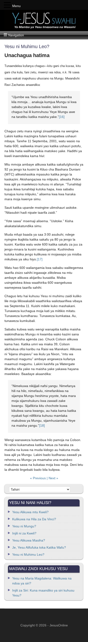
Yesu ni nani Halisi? (44, 20)
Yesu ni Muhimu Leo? (28, 554)
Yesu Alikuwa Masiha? (28, 540)
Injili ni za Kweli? (24, 533)
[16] (62, 117)
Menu (16, 6)
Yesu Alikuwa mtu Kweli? (30, 512)
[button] (8, 5)
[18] (42, 425)
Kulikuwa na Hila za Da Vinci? (34, 519)
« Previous (38, 478)
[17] (39, 259)
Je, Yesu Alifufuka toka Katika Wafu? (39, 547)
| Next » (52, 478)
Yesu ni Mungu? (24, 526)
